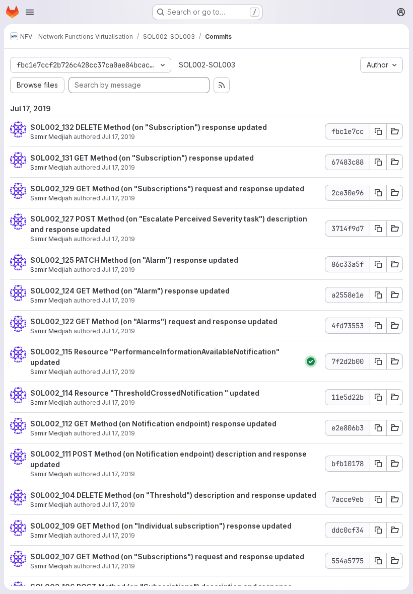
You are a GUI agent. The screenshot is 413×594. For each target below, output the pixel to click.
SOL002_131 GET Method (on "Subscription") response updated (142, 158)
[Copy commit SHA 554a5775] (378, 561)
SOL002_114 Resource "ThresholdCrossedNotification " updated (144, 393)
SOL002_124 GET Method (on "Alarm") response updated (130, 290)
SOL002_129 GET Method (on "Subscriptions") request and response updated (167, 188)
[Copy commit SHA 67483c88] (378, 162)
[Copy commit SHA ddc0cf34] (378, 530)
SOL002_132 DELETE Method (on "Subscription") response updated (148, 127)
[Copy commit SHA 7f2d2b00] (378, 361)
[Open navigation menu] (30, 12)
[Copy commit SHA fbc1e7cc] (378, 131)
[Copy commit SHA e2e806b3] (378, 428)
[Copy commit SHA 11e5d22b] (378, 397)
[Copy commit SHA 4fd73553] (378, 326)
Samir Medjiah (51, 136)
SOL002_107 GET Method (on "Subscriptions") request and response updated (167, 556)
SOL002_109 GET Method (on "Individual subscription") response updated (161, 526)
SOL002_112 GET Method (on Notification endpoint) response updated (153, 423)
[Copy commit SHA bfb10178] (378, 464)
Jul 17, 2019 (118, 136)
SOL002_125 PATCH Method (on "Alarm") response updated (134, 260)
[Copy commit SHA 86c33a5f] (378, 264)
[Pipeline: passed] (311, 361)
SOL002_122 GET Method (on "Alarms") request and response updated (154, 321)
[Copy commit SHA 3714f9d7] (378, 228)
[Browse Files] (395, 131)
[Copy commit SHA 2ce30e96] (378, 193)
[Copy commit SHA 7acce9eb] (378, 499)
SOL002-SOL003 (207, 64)
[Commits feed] (222, 85)
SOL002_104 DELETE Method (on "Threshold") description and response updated (173, 495)
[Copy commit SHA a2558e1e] (378, 295)
